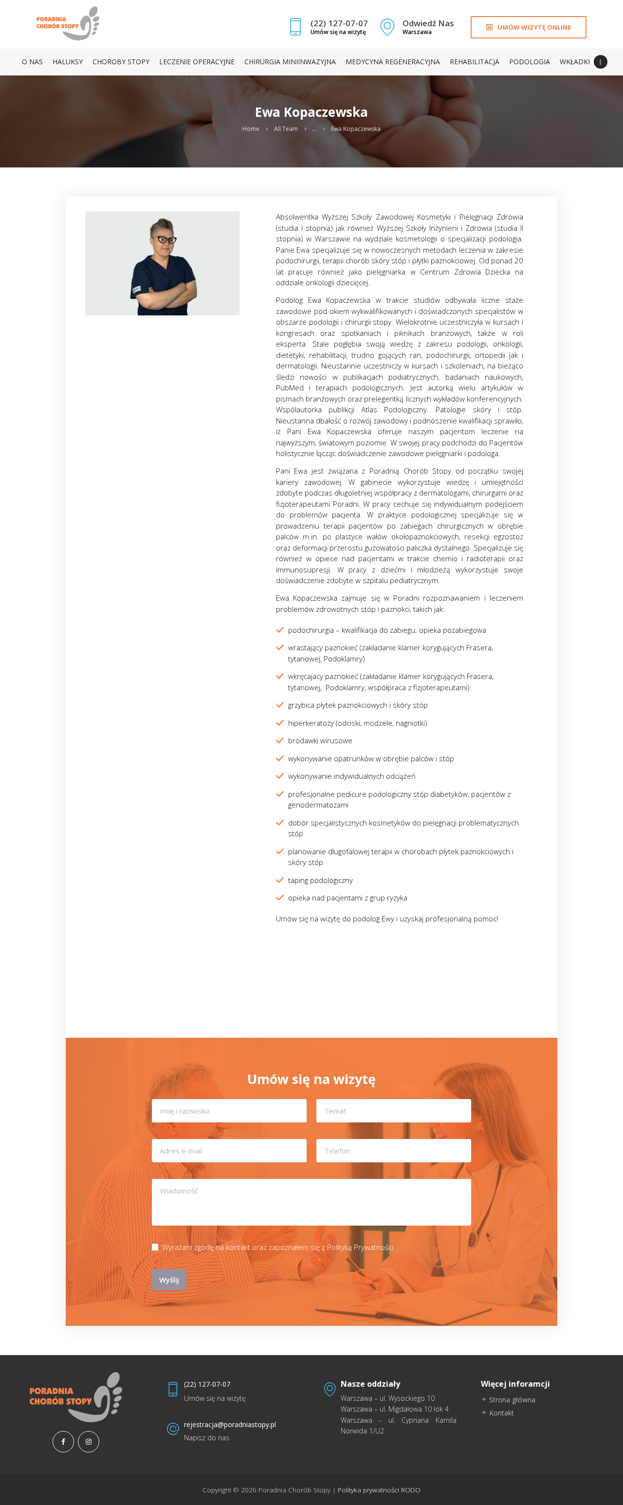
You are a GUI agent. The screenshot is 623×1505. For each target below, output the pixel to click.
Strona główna (512, 1399)
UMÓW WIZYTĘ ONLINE (534, 27)
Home (250, 129)
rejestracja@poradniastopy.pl (230, 1424)
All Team (286, 129)
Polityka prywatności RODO (378, 1490)
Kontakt (501, 1412)
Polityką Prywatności (360, 1247)
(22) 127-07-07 (207, 1384)
